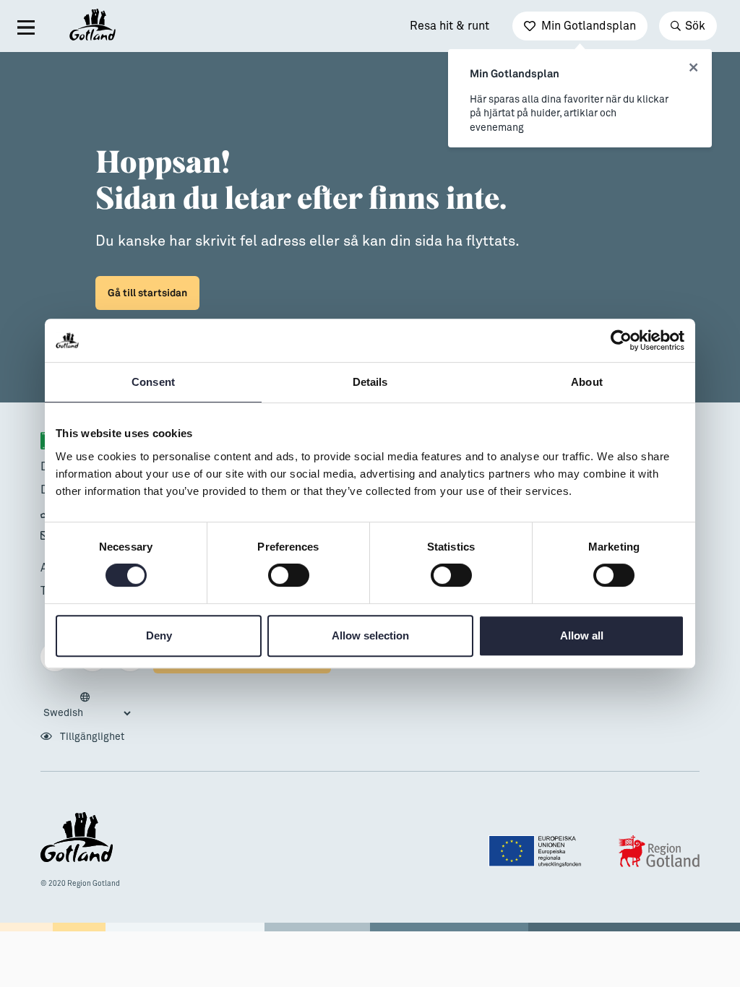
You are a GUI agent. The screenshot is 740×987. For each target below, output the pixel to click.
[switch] (288, 575)
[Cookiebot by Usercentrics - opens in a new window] (621, 340)
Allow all (581, 635)
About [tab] (587, 382)
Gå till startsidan (147, 293)
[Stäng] (693, 68)
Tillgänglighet (91, 737)
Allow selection (370, 635)
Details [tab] (370, 382)
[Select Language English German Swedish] (86, 706)
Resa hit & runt (449, 26)
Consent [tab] (153, 382)
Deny (159, 635)
